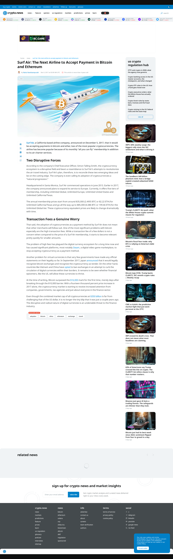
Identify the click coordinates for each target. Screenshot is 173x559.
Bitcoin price (10, 19)
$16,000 (74, 280)
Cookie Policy (108, 518)
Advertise (56, 7)
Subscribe (73, 494)
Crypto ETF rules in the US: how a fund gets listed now (140, 86)
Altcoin (60, 531)
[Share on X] (20, 148)
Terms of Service (109, 512)
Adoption (33, 316)
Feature (38, 13)
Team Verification (86, 525)
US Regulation (57, 13)
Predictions (78, 13)
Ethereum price (28, 19)
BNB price (61, 19)
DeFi (59, 534)
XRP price (45, 19)
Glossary (80, 7)
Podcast (38, 537)
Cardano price (111, 19)
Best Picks (72, 7)
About (39, 7)
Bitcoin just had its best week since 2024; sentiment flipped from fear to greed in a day (138, 434)
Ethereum (60, 316)
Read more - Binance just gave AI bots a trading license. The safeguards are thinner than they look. (141, 390)
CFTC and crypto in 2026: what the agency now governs (139, 71)
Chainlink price (128, 19)
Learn (95, 13)
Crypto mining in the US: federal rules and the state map (140, 110)
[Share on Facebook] (20, 144)
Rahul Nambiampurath (31, 72)
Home (22, 58)
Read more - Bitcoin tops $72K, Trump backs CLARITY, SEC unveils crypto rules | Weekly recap (141, 261)
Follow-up (64, 7)
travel (81, 316)
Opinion (46, 13)
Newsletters (47, 7)
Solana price (78, 19)
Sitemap (38, 544)
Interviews (39, 541)
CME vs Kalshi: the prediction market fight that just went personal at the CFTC (138, 306)
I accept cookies (142, 548)
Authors (83, 528)
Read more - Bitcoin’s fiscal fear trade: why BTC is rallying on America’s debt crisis (141, 230)
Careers (83, 521)
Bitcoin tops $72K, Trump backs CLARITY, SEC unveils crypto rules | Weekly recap (140, 275)
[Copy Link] (20, 160)
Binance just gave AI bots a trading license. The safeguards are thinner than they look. (139, 403)
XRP (59, 521)
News (30, 13)
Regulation (62, 537)
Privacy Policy (108, 515)
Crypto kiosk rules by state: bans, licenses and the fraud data (139, 103)
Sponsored (62, 541)
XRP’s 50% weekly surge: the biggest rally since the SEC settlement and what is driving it (140, 147)
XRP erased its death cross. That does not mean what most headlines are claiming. (140, 338)
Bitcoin (42, 316)
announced (92, 260)
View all (140, 117)
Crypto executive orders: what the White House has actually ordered (139, 94)
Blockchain (62, 528)
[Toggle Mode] (169, 7)
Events (14, 7)
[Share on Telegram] (20, 156)
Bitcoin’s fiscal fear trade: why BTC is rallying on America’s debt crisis (140, 243)
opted (67, 267)
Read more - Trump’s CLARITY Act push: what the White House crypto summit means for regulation (141, 199)
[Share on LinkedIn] (20, 152)
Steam (76, 247)
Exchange (71, 316)
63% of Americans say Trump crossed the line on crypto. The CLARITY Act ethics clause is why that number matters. (140, 370)
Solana (60, 518)
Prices (87, 13)
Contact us (31, 7)
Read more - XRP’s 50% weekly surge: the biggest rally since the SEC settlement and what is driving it (141, 133)
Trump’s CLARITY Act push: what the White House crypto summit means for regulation (140, 212)
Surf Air (30, 142)
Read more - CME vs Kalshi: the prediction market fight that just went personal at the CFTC (141, 293)
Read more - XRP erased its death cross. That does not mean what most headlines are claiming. (141, 324)
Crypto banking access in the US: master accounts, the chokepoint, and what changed (140, 79)
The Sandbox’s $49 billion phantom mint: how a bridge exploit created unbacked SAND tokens (139, 180)
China (51, 316)
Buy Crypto (6, 7)
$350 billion (96, 296)
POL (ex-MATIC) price (145, 19)
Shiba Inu (61, 525)
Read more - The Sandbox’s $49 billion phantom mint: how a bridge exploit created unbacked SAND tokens (141, 165)
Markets (68, 13)
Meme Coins (22, 7)
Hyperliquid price (94, 19)
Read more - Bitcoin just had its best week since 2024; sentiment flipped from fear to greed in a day (141, 421)
